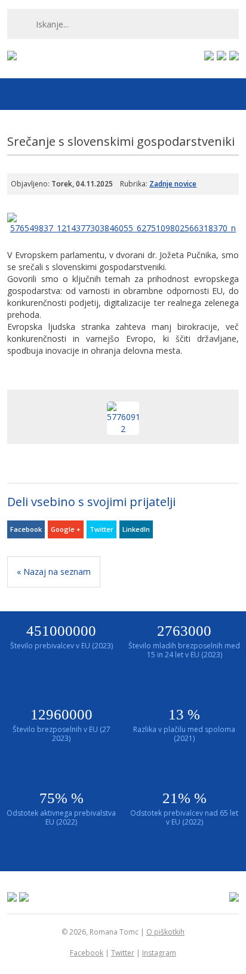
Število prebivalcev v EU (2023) (61, 637)
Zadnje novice (172, 184)
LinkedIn (136, 529)
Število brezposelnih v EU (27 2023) (61, 724)
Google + (66, 529)
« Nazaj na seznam (54, 571)
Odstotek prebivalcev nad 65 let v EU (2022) (184, 808)
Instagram (159, 953)
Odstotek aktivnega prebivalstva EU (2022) (61, 808)
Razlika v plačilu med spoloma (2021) (184, 724)
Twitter (101, 529)
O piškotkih (165, 932)
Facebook (26, 529)
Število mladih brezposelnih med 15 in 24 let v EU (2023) (184, 641)
